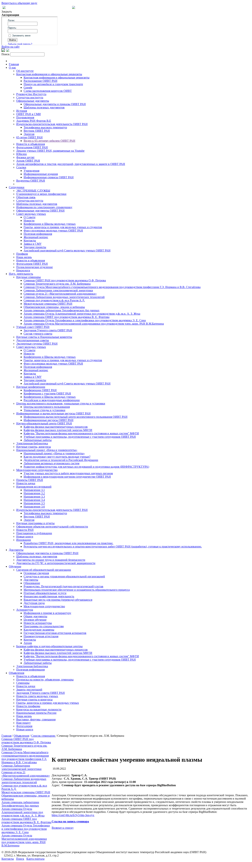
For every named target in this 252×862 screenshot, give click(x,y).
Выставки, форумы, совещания (36, 719)
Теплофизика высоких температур (45, 127)
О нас (12, 67)
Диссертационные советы (32, 340)
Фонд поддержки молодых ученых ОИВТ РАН (53, 230)
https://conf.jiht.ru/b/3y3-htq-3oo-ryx (73, 815)
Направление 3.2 (34, 493)
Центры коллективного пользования (47, 406)
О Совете (29, 217)
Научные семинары (28, 277)
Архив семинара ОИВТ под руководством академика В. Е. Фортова (66, 317)
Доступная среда (34, 603)
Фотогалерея (24, 726)
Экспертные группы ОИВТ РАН (37, 343)
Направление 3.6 (34, 506)
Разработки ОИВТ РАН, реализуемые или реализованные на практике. (68, 543)
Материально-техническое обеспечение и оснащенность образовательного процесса (77, 589)
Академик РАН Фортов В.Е (33, 120)
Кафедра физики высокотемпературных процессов (56, 426)
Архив (28, 643)
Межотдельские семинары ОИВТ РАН (48, 303)
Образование (32, 583)
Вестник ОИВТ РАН (37, 130)
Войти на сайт (10, 46)
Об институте (25, 70)
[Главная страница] (73, 7)
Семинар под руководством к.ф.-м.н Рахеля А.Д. (54, 300)
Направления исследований (33, 486)
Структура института (29, 97)
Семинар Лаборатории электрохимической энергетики (58, 290)
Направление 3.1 (34, 490)
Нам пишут (23, 722)
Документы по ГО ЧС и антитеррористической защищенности (55, 563)
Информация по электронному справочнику (44, 207)
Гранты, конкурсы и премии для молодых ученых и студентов (63, 227)
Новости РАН (25, 529)
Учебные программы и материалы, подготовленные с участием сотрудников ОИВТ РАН (80, 436)
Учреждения (31, 170)
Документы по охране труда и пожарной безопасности (50, 559)
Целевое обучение (35, 619)
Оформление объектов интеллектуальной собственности (52, 526)
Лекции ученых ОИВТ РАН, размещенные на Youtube (50, 150)
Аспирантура (24, 609)
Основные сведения (36, 573)
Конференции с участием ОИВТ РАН (47, 393)
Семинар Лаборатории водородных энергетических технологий (64, 297)
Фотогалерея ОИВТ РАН (32, 147)
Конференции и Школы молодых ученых (50, 223)
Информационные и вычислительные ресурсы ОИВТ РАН (53, 413)
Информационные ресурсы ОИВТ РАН (48, 420)
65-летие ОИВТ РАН (29, 137)
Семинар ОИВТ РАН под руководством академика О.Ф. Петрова (65, 280)
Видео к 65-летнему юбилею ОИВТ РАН (49, 140)
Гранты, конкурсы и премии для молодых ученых (47, 702)
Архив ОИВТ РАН (28, 160)
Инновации (23, 539)
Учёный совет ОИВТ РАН (32, 327)
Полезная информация (38, 233)
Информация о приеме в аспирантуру (47, 613)
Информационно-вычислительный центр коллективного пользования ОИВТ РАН (75, 416)
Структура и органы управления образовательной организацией (64, 576)
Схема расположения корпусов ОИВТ (48, 90)
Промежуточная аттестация (41, 636)
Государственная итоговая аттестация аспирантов (55, 633)
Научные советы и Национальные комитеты (44, 337)
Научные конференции (30, 386)
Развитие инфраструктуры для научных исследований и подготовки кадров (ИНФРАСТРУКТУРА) (86, 466)
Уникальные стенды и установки (44, 410)
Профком (22, 253)
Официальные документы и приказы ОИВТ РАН (55, 104)
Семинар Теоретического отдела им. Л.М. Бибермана (57, 283)
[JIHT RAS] (7, 50)
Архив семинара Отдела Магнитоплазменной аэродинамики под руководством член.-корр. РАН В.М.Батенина (94, 323)
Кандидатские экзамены (39, 629)
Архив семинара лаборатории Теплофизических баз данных (61, 310)
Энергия (29, 134)
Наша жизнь (24, 257)
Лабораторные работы (38, 440)
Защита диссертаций (29, 689)
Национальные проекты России (36, 712)
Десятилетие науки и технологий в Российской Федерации (61, 460)
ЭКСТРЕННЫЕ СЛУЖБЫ (33, 190)
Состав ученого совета (38, 333)
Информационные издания (41, 174)
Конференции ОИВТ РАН (40, 390)
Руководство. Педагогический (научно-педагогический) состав (63, 586)
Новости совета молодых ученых (37, 696)
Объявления (16, 672)
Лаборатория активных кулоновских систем (51, 463)
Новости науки (25, 483)
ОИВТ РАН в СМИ (28, 114)
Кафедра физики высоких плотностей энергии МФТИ (58, 430)
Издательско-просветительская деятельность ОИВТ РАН (52, 124)
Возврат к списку (63, 827)
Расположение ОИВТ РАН (40, 80)
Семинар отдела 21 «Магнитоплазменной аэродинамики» (60, 293)
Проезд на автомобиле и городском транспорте (53, 84)
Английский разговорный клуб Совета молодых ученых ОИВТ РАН (67, 250)
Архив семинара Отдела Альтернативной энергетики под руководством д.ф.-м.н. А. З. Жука (82, 313)
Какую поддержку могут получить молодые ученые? (57, 456)
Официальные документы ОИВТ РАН (40, 210)
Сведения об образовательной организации (43, 569)
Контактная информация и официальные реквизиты (49, 74)
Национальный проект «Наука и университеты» (46, 450)
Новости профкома (28, 706)
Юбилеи (21, 154)
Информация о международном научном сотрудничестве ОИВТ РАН (67, 476)
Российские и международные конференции (52, 400)
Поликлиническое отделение (34, 267)
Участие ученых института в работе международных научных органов (68, 473)
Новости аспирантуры (38, 623)
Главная (14, 64)
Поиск (20, 858)
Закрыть (6, 11)
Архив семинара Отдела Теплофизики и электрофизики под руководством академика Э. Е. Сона (85, 320)
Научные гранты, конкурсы (33, 446)
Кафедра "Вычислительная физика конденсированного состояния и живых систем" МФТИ (81, 433)
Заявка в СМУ (33, 243)
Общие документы (35, 616)
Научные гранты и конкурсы (34, 699)
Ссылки (21, 167)
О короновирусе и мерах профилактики (41, 193)
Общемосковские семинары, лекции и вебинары (54, 307)
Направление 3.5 (34, 503)
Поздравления (25, 117)
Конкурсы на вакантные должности (38, 709)
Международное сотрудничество (37, 470)
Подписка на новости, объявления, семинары (45, 679)
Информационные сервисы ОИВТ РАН (49, 177)
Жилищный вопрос (36, 237)
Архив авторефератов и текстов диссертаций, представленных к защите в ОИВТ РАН (70, 164)
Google (28, 87)
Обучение (15, 566)
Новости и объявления (30, 144)
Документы (16, 549)
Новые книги (24, 536)
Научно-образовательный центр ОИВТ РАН (44, 423)
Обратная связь (25, 197)
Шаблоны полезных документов (44, 107)
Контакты (30, 240)
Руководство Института (31, 94)
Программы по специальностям (44, 626)
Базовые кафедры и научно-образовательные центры (49, 646)
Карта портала (35, 858)
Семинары (23, 682)
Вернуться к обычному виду (19, 3)
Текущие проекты (35, 247)
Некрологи (23, 270)
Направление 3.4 (34, 499)
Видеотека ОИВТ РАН (30, 180)
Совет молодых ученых (31, 213)
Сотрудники (16, 187)
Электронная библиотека (32, 443)
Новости (29, 220)
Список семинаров (43, 735)
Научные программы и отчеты (35, 523)
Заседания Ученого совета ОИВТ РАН (48, 330)
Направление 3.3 (34, 496)
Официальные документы (32, 100)
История (21, 110)
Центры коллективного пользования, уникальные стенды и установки (60, 403)
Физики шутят (25, 157)
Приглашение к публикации (34, 533)
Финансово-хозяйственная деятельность (49, 596)
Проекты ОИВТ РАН (29, 480)
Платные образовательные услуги (45, 593)
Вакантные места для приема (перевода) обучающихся (58, 599)
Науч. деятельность (21, 273)
